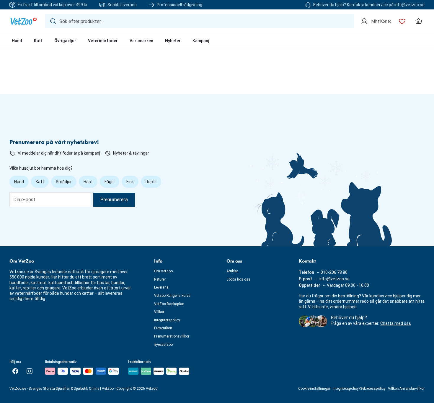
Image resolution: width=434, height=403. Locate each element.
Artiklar (232, 271)
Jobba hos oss (238, 279)
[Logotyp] (23, 21)
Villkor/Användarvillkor (406, 388)
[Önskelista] (402, 21)
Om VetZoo (163, 271)
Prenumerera (114, 199)
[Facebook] (15, 371)
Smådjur (64, 181)
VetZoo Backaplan (169, 304)
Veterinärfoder (103, 40)
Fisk (130, 181)
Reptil (151, 181)
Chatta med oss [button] (395, 323)
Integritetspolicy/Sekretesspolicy (359, 388)
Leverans (161, 287)
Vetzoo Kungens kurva (172, 296)
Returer (160, 279)
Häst (88, 181)
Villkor (159, 312)
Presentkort (163, 328)
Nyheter (173, 40)
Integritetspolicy (167, 320)
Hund (17, 40)
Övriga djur (65, 40)
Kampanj (200, 40)
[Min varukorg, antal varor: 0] (419, 21)
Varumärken (141, 40)
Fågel (110, 181)
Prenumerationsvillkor (171, 336)
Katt (38, 40)
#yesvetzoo (163, 345)
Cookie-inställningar (314, 388)
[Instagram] (29, 371)
